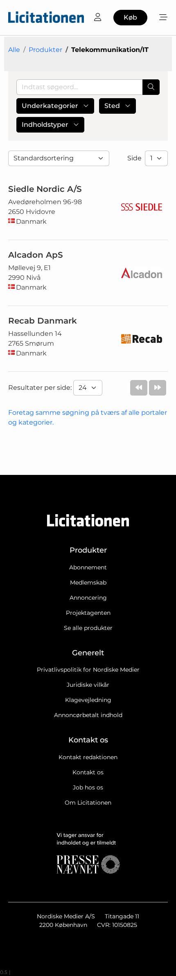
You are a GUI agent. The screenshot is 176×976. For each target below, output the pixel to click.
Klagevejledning (88, 700)
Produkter (45, 50)
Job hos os (88, 787)
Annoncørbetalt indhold (88, 715)
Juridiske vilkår (88, 684)
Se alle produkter (88, 628)
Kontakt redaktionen (88, 757)
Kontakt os (88, 772)
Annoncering (88, 597)
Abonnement (88, 567)
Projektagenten (88, 612)
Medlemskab (88, 582)
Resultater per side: (40, 387)
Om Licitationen (88, 802)
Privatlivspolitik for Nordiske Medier (88, 669)
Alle (14, 50)
